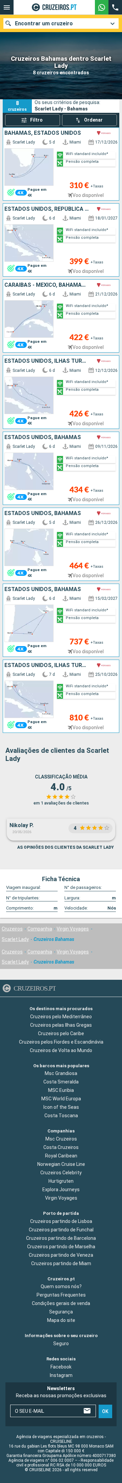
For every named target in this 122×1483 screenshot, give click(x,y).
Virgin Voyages (73, 928)
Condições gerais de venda (61, 1303)
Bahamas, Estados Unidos (42, 133)
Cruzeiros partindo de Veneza (61, 1255)
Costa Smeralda (61, 1081)
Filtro (36, 120)
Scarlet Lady (15, 939)
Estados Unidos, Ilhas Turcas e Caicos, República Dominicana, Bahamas (46, 665)
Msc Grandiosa (61, 1073)
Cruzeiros (12, 928)
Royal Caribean (61, 1155)
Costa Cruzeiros (61, 1147)
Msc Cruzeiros (61, 1139)
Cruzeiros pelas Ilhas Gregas (61, 1025)
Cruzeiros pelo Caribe (61, 1033)
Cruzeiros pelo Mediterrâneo (61, 1016)
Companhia (39, 928)
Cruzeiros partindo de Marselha (61, 1246)
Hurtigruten (61, 1181)
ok (105, 1411)
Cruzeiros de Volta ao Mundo (61, 1050)
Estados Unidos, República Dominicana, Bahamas (46, 209)
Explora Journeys (61, 1189)
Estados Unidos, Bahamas (42, 437)
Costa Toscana (61, 1115)
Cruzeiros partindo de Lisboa (61, 1221)
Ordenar (93, 120)
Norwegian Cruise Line (61, 1164)
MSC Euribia (61, 1090)
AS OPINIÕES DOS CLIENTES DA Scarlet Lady (65, 847)
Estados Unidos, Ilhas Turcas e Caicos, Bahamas (46, 361)
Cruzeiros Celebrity (61, 1172)
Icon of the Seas (61, 1107)
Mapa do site (61, 1320)
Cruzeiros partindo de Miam (61, 1263)
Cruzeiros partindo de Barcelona (61, 1238)
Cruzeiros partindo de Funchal (61, 1229)
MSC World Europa (61, 1098)
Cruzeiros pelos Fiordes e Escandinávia (61, 1042)
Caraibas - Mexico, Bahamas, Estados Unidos (46, 285)
